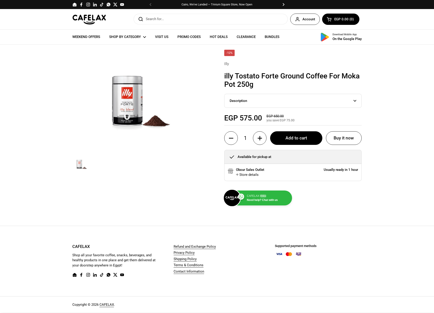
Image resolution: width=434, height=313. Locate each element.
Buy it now (344, 138)
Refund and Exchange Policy (195, 247)
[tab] (247, 174)
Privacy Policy (184, 253)
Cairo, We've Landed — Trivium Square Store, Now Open (217, 4)
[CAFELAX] (89, 19)
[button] (340, 19)
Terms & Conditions (188, 265)
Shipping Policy (185, 259)
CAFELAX (106, 305)
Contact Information (189, 271)
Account (308, 19)
